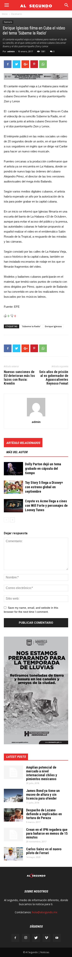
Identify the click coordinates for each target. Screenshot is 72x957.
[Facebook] (15, 938)
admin (11, 51)
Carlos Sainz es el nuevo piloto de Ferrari (43, 851)
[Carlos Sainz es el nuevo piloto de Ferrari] (13, 853)
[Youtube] (57, 938)
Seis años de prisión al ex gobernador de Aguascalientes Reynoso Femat (53, 377)
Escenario (16, 14)
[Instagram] (26, 938)
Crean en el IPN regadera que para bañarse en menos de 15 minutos (47, 833)
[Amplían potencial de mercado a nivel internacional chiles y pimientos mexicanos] (13, 772)
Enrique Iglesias (53, 326)
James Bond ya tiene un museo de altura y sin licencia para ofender (43, 794)
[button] (66, 5)
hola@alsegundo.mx (44, 912)
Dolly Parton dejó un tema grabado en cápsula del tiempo (43, 468)
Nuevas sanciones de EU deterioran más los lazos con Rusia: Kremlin (19, 377)
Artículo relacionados (23, 443)
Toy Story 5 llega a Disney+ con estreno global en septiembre (44, 487)
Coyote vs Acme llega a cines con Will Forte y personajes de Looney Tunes (46, 505)
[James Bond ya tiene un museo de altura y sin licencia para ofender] (13, 795)
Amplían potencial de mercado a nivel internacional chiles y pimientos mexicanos (41, 773)
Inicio (5, 14)
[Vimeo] (46, 938)
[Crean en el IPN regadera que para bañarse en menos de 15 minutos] (13, 834)
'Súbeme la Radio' (31, 326)
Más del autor (16, 452)
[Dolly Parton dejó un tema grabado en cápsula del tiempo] (13, 468)
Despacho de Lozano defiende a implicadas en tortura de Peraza (44, 814)
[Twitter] (36, 938)
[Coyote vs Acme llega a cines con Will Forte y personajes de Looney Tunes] (13, 505)
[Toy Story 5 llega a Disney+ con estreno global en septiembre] (13, 487)
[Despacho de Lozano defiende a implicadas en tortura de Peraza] (13, 815)
